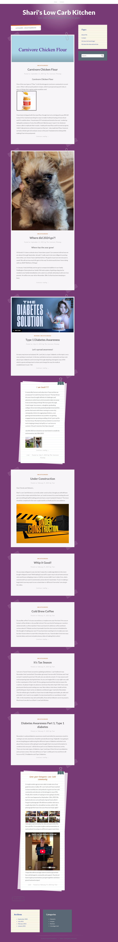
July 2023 (20, 921)
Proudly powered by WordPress (49, 938)
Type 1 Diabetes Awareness (43, 339)
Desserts (52, 919)
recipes (52, 921)
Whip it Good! (43, 562)
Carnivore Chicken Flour (43, 69)
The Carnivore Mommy (54, 74)
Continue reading (45, 136)
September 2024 (23, 919)
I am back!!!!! (42, 387)
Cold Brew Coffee (43, 611)
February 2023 (22, 923)
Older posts (18, 899)
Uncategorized (42, 65)
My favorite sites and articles (89, 44)
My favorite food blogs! (88, 41)
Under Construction (42, 478)
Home (55, 2)
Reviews (37, 335)
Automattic (74, 938)
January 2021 (22, 926)
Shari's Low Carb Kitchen (59, 12)
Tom (53, 483)
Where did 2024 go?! (43, 237)
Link (28, 455)
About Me (84, 35)
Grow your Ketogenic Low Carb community (42, 778)
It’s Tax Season (43, 662)
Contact (62, 2)
